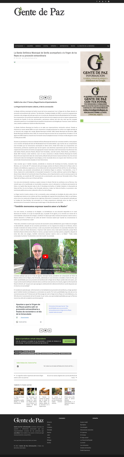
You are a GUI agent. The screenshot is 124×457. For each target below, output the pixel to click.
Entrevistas (64, 46)
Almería (49, 422)
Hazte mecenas (69, 341)
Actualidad (19, 46)
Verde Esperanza (85, 450)
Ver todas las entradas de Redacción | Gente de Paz (59, 366)
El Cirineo (83, 435)
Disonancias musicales (86, 430)
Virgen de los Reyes (66, 353)
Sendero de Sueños (85, 448)
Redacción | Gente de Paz (30, 58)
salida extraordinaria (47, 353)
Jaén (48, 435)
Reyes (38, 353)
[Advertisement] (62, 31)
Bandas (38, 46)
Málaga (49, 440)
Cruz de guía (83, 427)
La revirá (82, 442)
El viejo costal (84, 437)
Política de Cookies (33, 440)
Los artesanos (84, 445)
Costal (45, 46)
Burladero (83, 425)
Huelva (49, 432)
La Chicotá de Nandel (86, 440)
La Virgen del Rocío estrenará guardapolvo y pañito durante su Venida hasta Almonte (19, 400)
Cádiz (48, 425)
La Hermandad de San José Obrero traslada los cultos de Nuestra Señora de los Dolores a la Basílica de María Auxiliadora (32, 401)
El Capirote (83, 432)
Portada (26, 351)
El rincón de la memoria (86, 46)
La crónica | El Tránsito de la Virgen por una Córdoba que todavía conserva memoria (57, 400)
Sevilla (32, 351)
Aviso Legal (16, 440)
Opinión (53, 46)
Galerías (30, 46)
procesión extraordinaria (28, 353)
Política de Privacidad (23, 440)
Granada (49, 430)
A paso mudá (84, 422)
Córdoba (49, 427)
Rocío (73, 46)
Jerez (48, 437)
